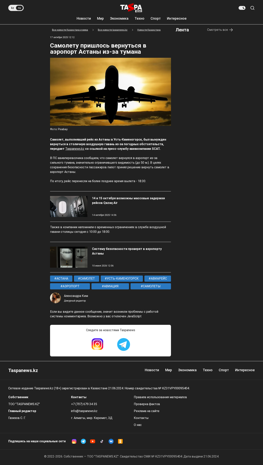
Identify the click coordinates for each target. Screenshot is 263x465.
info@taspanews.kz (84, 411)
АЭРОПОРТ (71, 286)
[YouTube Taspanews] (93, 441)
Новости (84, 18)
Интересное (177, 18)
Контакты (141, 418)
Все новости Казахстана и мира (70, 29)
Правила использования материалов (160, 397)
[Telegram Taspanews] (123, 344)
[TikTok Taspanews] (102, 441)
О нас (138, 425)
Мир (100, 18)
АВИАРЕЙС (158, 278)
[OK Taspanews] (120, 441)
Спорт (156, 18)
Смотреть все (217, 30)
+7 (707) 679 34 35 (84, 404)
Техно (139, 18)
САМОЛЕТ (87, 278)
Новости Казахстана (149, 29)
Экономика (119, 18)
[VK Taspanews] (111, 441)
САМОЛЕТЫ (151, 286)
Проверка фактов (147, 404)
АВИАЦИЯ (111, 286)
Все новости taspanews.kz (112, 29)
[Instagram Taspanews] (97, 344)
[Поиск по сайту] (252, 8)
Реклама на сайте (146, 411)
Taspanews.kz (74, 149)
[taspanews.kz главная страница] (131, 8)
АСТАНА (62, 278)
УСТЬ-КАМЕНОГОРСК (122, 278)
